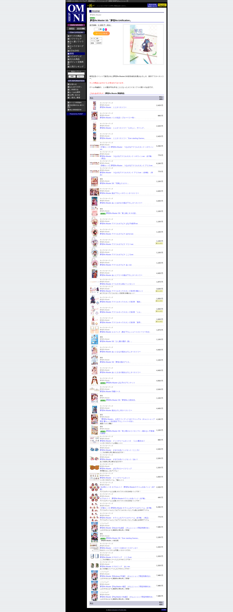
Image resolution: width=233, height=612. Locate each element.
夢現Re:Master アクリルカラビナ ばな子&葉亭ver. (119, 223)
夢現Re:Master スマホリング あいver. (115, 566)
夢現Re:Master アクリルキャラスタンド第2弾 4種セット (121, 291)
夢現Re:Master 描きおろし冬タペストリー (116, 410)
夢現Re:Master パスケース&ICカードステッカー (119, 548)
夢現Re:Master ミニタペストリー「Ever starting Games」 (123, 138)
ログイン (71, 28)
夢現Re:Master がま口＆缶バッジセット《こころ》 (120, 450)
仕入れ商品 (75, 59)
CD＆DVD (74, 51)
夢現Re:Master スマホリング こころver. (116, 557)
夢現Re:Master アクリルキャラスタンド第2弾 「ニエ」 (121, 312)
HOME (164, 610)
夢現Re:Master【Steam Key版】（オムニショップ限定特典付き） (125, 528)
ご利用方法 (74, 90)
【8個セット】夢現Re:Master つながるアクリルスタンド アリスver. (126, 165)
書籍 (72, 53)
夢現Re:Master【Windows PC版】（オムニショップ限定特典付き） (126, 576)
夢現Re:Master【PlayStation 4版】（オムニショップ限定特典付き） (126, 586)
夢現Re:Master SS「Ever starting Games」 (122, 538)
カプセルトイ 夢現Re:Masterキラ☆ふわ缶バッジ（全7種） (123, 498)
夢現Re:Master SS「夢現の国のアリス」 (115, 362)
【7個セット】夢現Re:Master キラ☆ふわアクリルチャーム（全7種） (126, 508)
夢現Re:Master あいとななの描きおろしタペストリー (120, 352)
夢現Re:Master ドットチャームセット (115, 478)
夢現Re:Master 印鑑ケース (110, 391)
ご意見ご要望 (75, 98)
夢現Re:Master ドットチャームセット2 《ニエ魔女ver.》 (123, 441)
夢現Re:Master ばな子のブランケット (120, 383)
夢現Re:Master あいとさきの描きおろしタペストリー (120, 372)
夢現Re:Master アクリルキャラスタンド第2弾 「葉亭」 (121, 322)
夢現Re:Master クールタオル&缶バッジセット (117, 284)
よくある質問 (75, 92)
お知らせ (73, 84)
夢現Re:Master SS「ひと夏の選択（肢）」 (116, 341)
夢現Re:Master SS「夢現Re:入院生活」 (121, 400)
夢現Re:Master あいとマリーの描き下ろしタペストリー (121, 275)
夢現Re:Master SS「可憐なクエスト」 (114, 183)
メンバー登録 (80, 28)
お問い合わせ (75, 95)
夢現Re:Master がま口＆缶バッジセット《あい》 (119, 459)
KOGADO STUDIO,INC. (119, 610)
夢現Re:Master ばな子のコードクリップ (116, 469)
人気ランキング (76, 66)
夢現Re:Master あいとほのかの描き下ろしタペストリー (121, 203)
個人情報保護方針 (76, 110)
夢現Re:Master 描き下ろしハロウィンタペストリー (119, 193)
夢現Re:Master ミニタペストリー (113, 107)
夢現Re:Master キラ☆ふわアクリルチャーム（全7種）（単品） (125, 518)
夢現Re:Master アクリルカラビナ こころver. (117, 254)
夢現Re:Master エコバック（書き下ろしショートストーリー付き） (125, 332)
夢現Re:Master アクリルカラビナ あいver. (116, 265)
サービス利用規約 (76, 102)
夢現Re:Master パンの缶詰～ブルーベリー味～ (118, 118)
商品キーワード (76, 71)
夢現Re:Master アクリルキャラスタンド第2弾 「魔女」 (121, 302)
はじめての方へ (76, 87)
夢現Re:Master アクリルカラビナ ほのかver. (117, 234)
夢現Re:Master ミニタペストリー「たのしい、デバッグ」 (122, 128)
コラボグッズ (76, 56)
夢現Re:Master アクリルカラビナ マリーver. (117, 244)
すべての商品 (76, 36)
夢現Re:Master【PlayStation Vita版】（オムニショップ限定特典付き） (127, 597)
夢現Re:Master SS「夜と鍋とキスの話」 (121, 213)
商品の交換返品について (152, 5)
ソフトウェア (76, 39)
